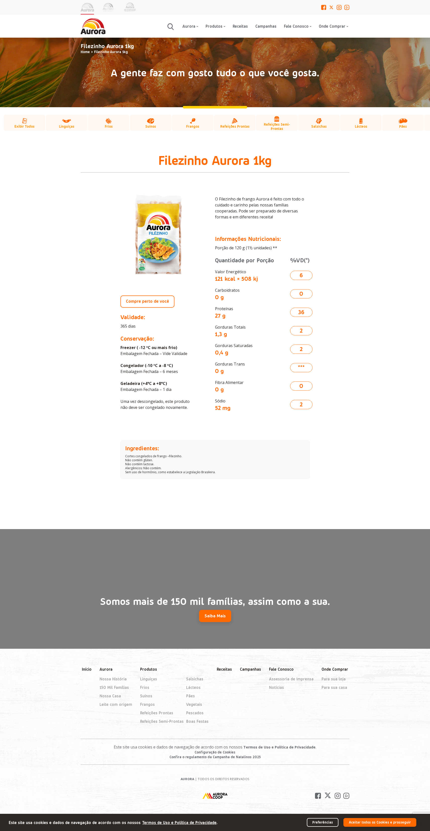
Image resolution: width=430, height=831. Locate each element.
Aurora (106, 669)
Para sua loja (334, 678)
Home (85, 52)
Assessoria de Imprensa (291, 678)
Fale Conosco (296, 26)
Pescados (195, 712)
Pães (190, 695)
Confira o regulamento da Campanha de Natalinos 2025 (215, 757)
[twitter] (331, 7)
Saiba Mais (215, 615)
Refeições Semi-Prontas (162, 721)
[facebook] (323, 7)
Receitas (240, 26)
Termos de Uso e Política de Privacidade (279, 747)
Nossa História (113, 678)
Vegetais (194, 704)
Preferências (322, 822)
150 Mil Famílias (114, 687)
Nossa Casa (110, 695)
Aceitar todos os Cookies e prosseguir (380, 822)
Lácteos (193, 687)
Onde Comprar (335, 669)
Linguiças (148, 678)
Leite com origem (116, 704)
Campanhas (265, 26)
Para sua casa (334, 687)
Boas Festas (197, 721)
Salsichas (194, 678)
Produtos (148, 669)
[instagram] (339, 7)
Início (87, 669)
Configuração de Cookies (215, 752)
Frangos (147, 704)
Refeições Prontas (156, 712)
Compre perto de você (147, 300)
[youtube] (346, 7)
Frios (144, 687)
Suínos (146, 695)
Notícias (276, 687)
